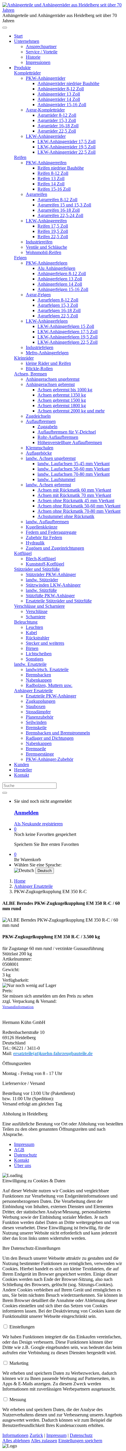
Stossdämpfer (38, 711)
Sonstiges (34, 658)
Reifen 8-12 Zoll (53, 173)
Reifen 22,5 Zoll (53, 236)
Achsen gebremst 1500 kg (62, 400)
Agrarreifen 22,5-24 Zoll (60, 215)
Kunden (21, 764)
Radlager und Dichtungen (50, 738)
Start (18, 35)
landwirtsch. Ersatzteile (47, 669)
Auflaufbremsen (41, 421)
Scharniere (35, 616)
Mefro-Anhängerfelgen (47, 352)
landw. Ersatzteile (30, 664)
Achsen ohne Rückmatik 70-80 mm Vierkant (79, 511)
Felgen (20, 257)
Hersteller (23, 769)
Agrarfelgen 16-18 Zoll (59, 310)
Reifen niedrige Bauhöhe (61, 167)
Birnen (32, 648)
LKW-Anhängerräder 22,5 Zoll (67, 152)
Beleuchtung (26, 621)
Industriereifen (39, 241)
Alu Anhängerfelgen (56, 268)
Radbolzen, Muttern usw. (49, 685)
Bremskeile (36, 727)
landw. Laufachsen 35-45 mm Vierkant (74, 463)
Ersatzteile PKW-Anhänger (51, 695)
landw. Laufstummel (56, 479)
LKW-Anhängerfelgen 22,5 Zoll (68, 342)
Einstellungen (22, 1326)
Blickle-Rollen (39, 368)
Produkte (22, 67)
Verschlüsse (36, 611)
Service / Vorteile (41, 51)
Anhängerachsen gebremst (50, 384)
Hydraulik (35, 542)
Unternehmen (26, 41)
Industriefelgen (39, 347)
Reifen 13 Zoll (51, 178)
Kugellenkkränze (41, 526)
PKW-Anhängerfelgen (46, 262)
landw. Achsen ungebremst (51, 458)
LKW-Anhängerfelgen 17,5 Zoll (68, 331)
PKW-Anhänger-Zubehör (49, 759)
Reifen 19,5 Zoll (53, 231)
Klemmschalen (39, 447)
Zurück (36, 1435)
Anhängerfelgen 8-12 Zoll (62, 273)
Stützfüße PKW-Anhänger (50, 595)
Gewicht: (10, 969)
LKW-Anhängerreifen (46, 220)
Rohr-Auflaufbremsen (58, 437)
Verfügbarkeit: (15, 980)
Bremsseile (36, 748)
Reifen (20, 157)
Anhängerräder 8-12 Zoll (61, 88)
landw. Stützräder (42, 579)
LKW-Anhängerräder (46, 136)
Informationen (15, 1435)
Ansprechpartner (41, 46)
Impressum (24, 1144)
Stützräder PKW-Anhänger (51, 574)
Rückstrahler (37, 637)
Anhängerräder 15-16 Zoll (62, 104)
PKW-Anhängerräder (45, 78)
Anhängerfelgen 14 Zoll (60, 284)
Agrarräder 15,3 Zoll (57, 120)
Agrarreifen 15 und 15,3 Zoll (64, 204)
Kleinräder (24, 357)
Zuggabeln (47, 426)
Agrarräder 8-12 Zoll (57, 115)
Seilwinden (36, 722)
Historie (33, 57)
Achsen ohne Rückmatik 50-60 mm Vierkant (79, 505)
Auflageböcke (39, 453)
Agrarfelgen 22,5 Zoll (58, 315)
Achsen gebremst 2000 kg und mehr (71, 410)
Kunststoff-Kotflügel (45, 563)
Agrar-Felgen (38, 294)
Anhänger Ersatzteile (33, 690)
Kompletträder (27, 72)
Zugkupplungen (40, 701)
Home (19, 880)
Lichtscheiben (39, 653)
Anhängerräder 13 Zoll (59, 94)
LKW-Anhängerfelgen (47, 321)
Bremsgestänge (40, 753)
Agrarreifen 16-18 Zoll (59, 210)
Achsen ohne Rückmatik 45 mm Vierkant (76, 500)
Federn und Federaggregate (51, 532)
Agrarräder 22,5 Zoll (57, 130)
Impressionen (38, 62)
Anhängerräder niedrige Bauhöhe (68, 83)
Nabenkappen (39, 680)
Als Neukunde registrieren (38, 823)
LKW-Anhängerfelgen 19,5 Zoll (68, 336)
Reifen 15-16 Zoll (54, 189)
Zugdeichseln (38, 416)
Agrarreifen (36, 194)
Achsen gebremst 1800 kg (62, 405)
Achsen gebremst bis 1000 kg (65, 389)
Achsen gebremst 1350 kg (62, 394)
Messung (17, 1399)
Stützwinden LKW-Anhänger (53, 585)
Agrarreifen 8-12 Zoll (57, 199)
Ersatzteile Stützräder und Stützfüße (59, 600)
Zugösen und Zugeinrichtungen (55, 548)
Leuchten (34, 627)
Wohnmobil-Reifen (43, 252)
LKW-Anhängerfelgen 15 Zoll (66, 326)
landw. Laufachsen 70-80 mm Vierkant (74, 474)
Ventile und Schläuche (46, 247)
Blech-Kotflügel (41, 558)
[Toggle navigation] (4, 27)
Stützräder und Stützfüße (37, 569)
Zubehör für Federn (44, 537)
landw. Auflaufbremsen (47, 521)
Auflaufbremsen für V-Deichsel (67, 431)
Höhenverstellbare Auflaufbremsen (70, 442)
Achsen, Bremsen (30, 373)
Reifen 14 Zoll (51, 183)
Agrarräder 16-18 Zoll (58, 125)
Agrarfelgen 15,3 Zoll (58, 305)
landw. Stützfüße (41, 590)
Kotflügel (23, 553)
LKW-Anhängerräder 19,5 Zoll (67, 146)
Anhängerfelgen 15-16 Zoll (63, 289)
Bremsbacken (38, 674)
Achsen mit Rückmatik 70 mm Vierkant (74, 495)
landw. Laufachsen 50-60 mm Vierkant (74, 468)
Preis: (7, 990)
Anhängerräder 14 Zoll (59, 99)
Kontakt (21, 775)
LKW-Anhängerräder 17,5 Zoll (67, 141)
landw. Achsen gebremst (48, 484)
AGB (19, 1149)
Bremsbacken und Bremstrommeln (58, 732)
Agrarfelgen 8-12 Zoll (58, 299)
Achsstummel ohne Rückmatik (66, 516)
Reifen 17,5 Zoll (53, 226)
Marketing (18, 1363)
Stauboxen (35, 706)
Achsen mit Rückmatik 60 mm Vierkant (74, 489)
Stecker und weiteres (45, 643)
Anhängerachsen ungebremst (52, 379)
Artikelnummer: (17, 958)
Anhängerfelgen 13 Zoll (60, 278)
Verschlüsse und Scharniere (39, 606)
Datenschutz (25, 1154)
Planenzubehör (39, 717)
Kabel (31, 632)
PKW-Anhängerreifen (46, 162)
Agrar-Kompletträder (45, 109)
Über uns (22, 1165)
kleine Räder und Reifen (48, 363)
